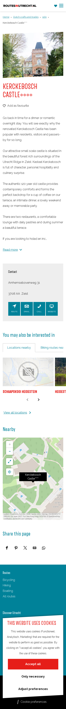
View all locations (15, 412)
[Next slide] (38, 399)
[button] (33, 479)
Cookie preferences (34, 702)
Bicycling (9, 580)
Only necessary (33, 676)
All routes (9, 596)
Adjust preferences (33, 689)
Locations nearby (19, 347)
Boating (8, 591)
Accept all (33, 664)
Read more (10, 249)
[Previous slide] (27, 399)
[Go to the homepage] (20, 6)
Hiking (7, 585)
